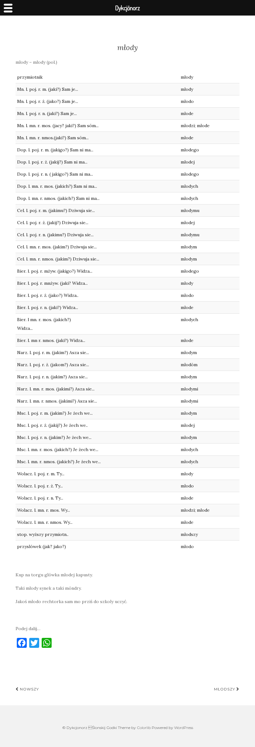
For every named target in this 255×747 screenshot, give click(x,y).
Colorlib (144, 727)
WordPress (183, 727)
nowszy (29, 689)
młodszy (225, 689)
